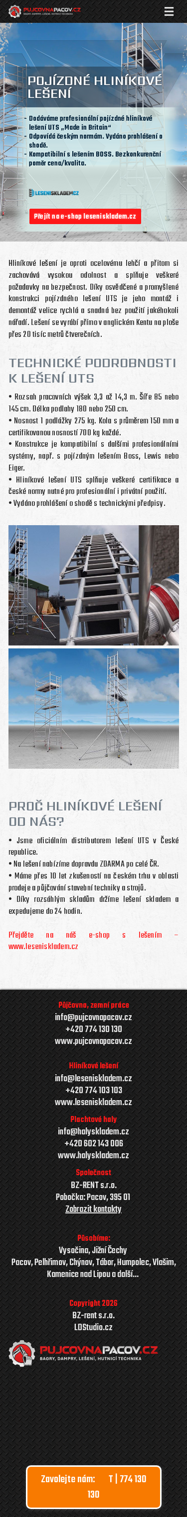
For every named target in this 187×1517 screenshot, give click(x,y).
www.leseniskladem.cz (93, 1103)
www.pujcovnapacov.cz (93, 1042)
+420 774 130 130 (93, 1030)
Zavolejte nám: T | (94, 1487)
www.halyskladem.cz (93, 1156)
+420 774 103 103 (93, 1091)
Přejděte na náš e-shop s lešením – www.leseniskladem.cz (93, 941)
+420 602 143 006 (93, 1144)
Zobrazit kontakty (93, 1210)
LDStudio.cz (93, 1328)
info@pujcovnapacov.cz (93, 1018)
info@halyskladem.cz (93, 1132)
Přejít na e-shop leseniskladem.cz (85, 217)
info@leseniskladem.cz (93, 1079)
